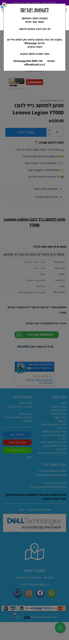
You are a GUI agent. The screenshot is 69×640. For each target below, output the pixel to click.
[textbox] (34, 36)
